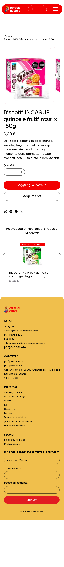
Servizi (8, 400)
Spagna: (9, 326)
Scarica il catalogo (15, 396)
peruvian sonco (14, 309)
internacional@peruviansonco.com (24, 342)
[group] (32, 262)
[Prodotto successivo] (60, 255)
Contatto (9, 408)
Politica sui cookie (14, 425)
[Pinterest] (16, 211)
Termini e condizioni (15, 417)
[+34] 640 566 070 (15, 347)
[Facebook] (11, 211)
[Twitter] (21, 211)
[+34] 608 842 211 (14, 334)
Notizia (8, 413)
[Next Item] (55, 75)
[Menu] (55, 9)
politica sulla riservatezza (18, 421)
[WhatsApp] (6, 211)
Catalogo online (13, 392)
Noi (6, 404)
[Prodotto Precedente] (4, 255)
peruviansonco (15, 9)
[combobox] (32, 475)
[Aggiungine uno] (21, 172)
